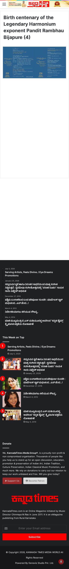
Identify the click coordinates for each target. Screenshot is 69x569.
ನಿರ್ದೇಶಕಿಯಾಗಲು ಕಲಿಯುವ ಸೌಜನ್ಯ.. (40, 393)
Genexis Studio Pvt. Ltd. (41, 563)
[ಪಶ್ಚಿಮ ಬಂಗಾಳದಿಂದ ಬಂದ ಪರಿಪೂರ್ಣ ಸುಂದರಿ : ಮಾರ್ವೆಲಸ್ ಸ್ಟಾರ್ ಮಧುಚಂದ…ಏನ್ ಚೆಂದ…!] (12, 383)
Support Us (13, 480)
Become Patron (36, 480)
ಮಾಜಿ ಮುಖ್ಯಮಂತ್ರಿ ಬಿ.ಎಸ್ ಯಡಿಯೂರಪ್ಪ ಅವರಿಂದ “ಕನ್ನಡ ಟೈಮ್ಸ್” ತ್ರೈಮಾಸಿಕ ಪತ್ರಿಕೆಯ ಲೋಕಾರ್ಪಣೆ (42, 415)
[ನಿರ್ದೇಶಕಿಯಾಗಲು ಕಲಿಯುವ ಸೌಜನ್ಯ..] (12, 399)
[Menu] (4, 4)
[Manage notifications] (61, 561)
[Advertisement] (34, 132)
